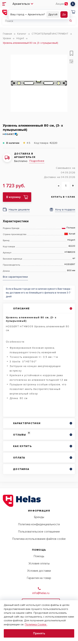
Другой (52, 14)
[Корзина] (73, 13)
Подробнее (36, 160)
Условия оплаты (39, 563)
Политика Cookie (36, 624)
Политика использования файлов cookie (39, 539)
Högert (71, 240)
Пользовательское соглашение (39, 531)
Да (64, 14)
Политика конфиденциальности (39, 524)
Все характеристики (15, 276)
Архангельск (21, 4)
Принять (39, 633)
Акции (60, 4)
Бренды (39, 517)
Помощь (39, 556)
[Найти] (71, 21)
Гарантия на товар (39, 578)
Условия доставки (39, 570)
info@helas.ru (40, 593)
